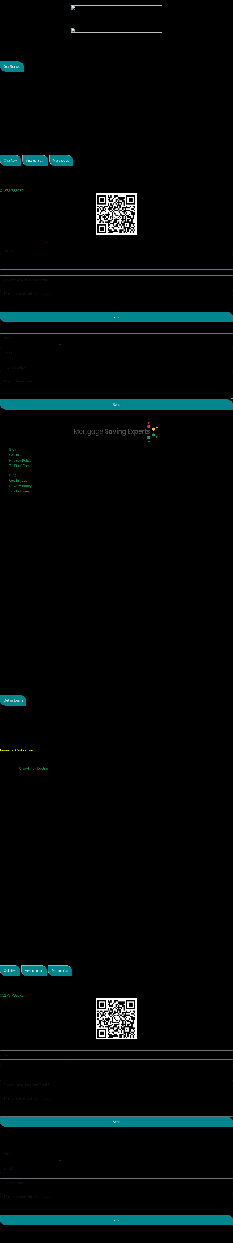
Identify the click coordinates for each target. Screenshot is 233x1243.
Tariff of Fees (19, 466)
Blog (12, 449)
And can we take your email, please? (29, 345)
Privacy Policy (20, 460)
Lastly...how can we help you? (23, 287)
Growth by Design (33, 768)
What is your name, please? (22, 243)
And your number (14, 360)
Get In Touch (19, 455)
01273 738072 (11, 191)
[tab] (10, 160)
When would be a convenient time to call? (33, 272)
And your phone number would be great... (33, 258)
